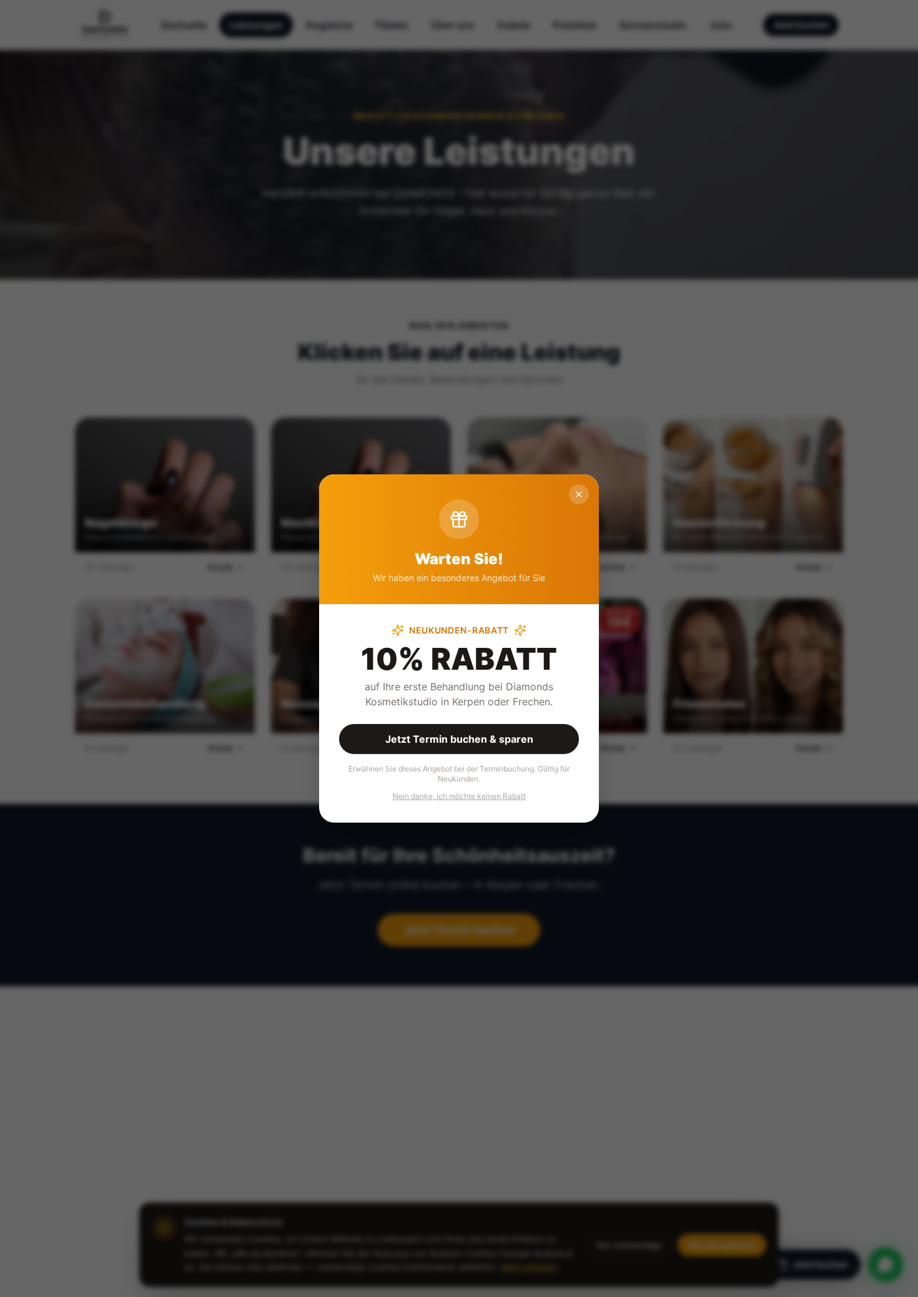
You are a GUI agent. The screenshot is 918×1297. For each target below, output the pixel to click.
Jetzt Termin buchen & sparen (459, 739)
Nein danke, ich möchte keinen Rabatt (459, 796)
